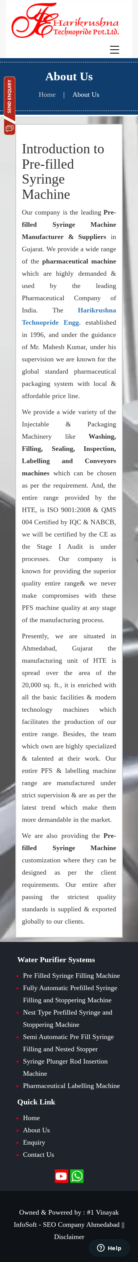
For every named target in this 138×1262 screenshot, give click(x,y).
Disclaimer (69, 1237)
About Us (85, 94)
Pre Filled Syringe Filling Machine (71, 975)
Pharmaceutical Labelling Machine (71, 1086)
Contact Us (38, 1154)
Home (31, 1118)
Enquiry (34, 1142)
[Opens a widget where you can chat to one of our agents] (109, 1248)
